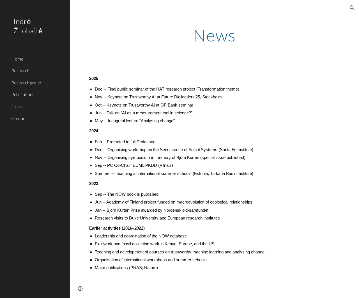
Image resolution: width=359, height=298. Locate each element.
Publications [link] (22, 94)
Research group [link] (26, 82)
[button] (352, 8)
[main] (214, 35)
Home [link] (17, 58)
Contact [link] (19, 118)
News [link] (17, 106)
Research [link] (20, 70)
